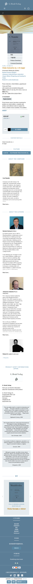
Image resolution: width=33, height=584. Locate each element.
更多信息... (25, 579)
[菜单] (4, 8)
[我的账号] (25, 8)
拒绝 (9, 581)
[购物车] (28, 8)
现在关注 (16, 548)
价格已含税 (5, 118)
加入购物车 (18, 129)
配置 (14, 581)
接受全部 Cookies (21, 581)
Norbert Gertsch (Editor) (9, 72)
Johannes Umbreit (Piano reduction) (12, 74)
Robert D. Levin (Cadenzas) (10, 79)
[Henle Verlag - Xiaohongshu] (18, 575)
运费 (18, 572)
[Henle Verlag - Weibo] (11, 575)
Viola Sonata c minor (16, 509)
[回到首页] (16, 4)
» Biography (6, 357)
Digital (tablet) (7, 99)
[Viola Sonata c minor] (16, 492)
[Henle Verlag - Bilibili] (22, 575)
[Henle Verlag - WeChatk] (14, 575)
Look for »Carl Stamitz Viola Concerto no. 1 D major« (17, 152)
